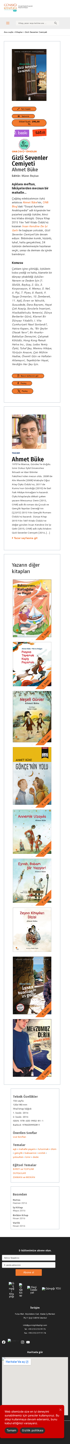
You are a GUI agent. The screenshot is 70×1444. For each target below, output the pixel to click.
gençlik (18, 1153)
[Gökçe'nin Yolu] (32, 776)
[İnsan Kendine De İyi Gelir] (32, 985)
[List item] (3, 1342)
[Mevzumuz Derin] (32, 1048)
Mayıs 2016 (19, 1209)
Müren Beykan (30, 176)
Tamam (11, 1430)
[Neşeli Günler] (32, 716)
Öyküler (31, 151)
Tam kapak (25, 108)
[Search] (55, 23)
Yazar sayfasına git (26, 538)
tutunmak (43, 1149)
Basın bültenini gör (28, 375)
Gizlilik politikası (32, 1430)
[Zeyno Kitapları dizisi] (32, 930)
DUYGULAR (19, 1173)
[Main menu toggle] (8, 23)
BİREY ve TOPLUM (23, 1169)
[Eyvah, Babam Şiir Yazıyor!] (32, 881)
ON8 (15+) (18, 151)
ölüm (53, 1149)
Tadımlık (24, 116)
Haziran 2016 (20, 1201)
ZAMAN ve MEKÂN (24, 1177)
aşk (15, 1149)
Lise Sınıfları (19, 1136)
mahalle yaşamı (27, 1149)
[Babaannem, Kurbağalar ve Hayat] (32, 608)
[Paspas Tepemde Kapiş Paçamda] (32, 664)
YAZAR (16, 453)
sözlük (41, 1153)
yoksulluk (18, 1157)
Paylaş (22, 383)
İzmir (28, 1157)
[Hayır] (60, 1410)
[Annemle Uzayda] (32, 832)
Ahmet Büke (25, 170)
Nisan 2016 (20, 1217)
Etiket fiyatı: (29, 123)
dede (35, 1157)
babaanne (30, 1153)
